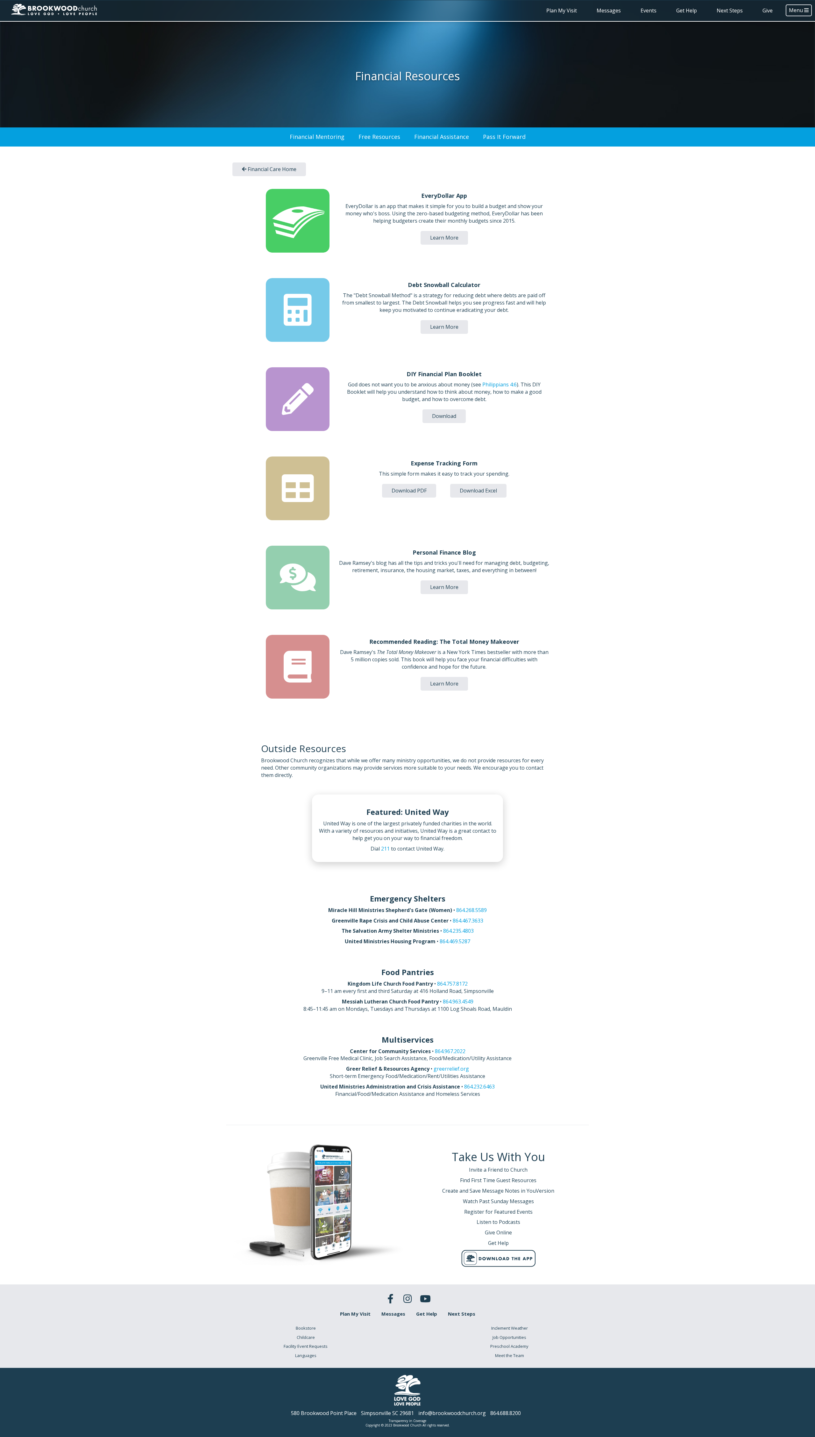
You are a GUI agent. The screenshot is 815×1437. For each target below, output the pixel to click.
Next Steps (730, 10)
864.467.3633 (468, 920)
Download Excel (478, 490)
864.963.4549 (458, 1001)
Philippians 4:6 (499, 384)
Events (648, 10)
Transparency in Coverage (407, 1421)
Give (767, 10)
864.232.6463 (479, 1086)
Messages (609, 10)
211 (385, 848)
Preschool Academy (509, 1346)
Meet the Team (509, 1355)
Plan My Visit (561, 10)
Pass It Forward (504, 136)
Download (444, 416)
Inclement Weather (509, 1328)
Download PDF (409, 490)
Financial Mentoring (317, 136)
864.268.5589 (471, 910)
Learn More (444, 237)
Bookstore (306, 1328)
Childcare (306, 1337)
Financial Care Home (271, 169)
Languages (305, 1355)
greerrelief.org (451, 1068)
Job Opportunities (509, 1337)
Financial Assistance (441, 136)
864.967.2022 (450, 1051)
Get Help (686, 10)
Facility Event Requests (306, 1346)
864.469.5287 (455, 941)
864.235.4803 (458, 930)
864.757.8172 (452, 983)
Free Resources (379, 136)
